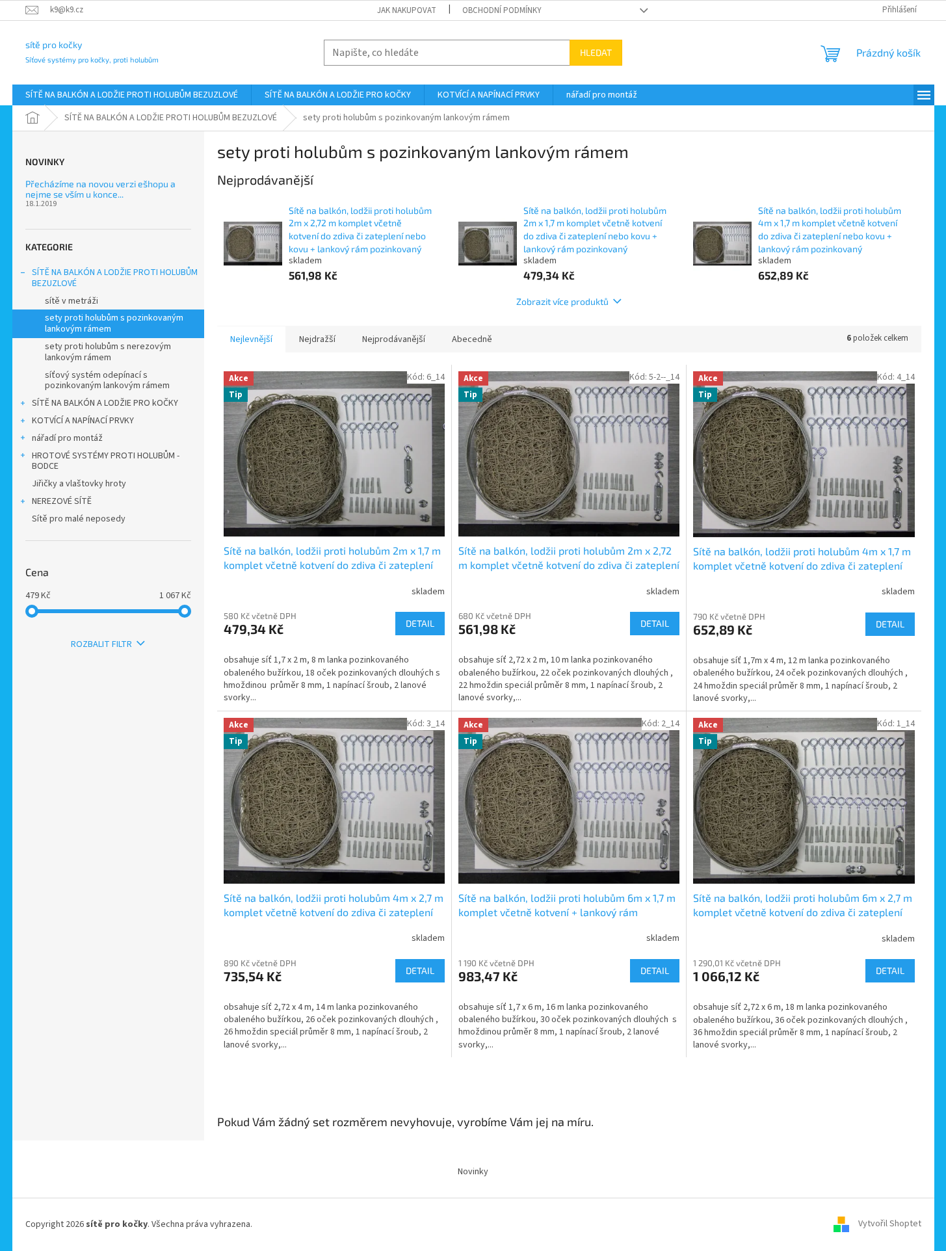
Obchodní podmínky (502, 10)
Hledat (596, 52)
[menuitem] (131, 95)
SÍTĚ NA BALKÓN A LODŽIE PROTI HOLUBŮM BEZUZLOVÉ (115, 278)
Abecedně (472, 339)
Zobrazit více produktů (562, 301)
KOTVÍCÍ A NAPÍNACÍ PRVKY (83, 420)
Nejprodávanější (393, 339)
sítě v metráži (71, 301)
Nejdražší (317, 339)
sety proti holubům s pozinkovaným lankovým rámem (114, 323)
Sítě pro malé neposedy (78, 518)
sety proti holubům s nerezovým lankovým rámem (108, 352)
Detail (420, 623)
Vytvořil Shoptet (889, 1224)
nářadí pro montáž (67, 438)
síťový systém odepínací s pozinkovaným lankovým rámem (107, 381)
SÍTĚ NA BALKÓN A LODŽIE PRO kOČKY (105, 403)
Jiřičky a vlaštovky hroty (79, 483)
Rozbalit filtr (101, 644)
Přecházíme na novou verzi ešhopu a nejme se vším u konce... (100, 189)
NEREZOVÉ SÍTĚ (62, 501)
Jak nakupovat (406, 10)
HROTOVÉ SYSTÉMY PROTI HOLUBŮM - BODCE (105, 461)
